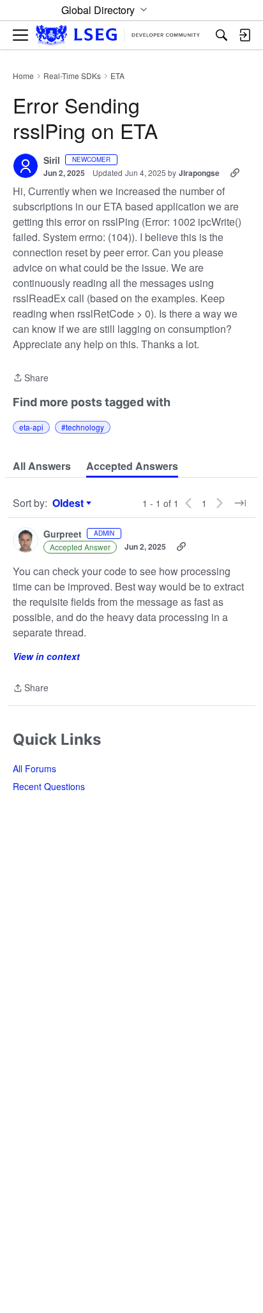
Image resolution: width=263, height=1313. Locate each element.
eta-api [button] (31, 427)
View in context (46, 656)
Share (31, 378)
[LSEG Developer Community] (118, 35)
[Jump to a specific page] (240, 503)
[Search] (221, 35)
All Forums (34, 768)
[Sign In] (244, 35)
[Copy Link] (235, 173)
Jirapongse (199, 173)
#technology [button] (82, 427)
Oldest (69, 503)
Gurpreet (62, 534)
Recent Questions (49, 786)
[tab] (42, 466)
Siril (51, 160)
